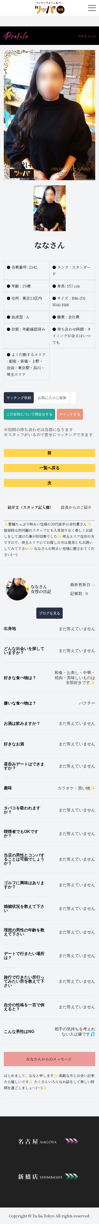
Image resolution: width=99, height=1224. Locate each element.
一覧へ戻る (49, 468)
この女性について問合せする (29, 414)
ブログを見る (49, 613)
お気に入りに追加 (52, 398)
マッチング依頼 (18, 398)
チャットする (69, 414)
